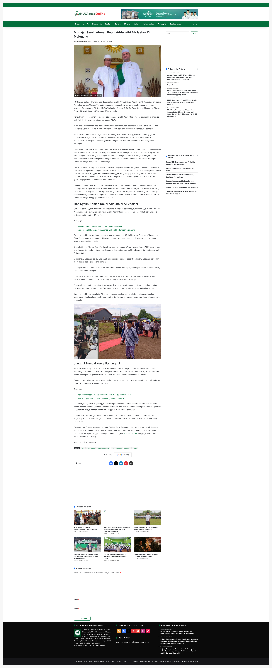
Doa (83, 448)
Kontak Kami (194, 661)
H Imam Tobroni (130, 433)
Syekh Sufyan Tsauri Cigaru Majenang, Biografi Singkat (101, 398)
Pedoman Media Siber (172, 661)
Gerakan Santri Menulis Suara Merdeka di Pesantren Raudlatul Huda (115, 556)
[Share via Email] (131, 463)
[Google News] (123, 455)
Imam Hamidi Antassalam (83, 41)
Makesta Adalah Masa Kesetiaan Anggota (182, 187)
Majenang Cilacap (117, 448)
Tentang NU (162, 24)
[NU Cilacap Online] (90, 13)
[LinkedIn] (121, 463)
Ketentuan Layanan (158, 661)
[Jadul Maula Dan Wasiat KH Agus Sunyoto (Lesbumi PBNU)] (147, 544)
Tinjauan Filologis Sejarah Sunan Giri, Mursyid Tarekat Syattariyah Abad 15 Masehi (86, 556)
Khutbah (108, 24)
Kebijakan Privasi (145, 661)
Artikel (136, 24)
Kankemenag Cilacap (103, 448)
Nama (76, 599)
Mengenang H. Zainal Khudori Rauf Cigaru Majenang (100, 226)
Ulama (135, 448)
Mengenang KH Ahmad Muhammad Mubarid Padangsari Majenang (106, 230)
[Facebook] (111, 463)
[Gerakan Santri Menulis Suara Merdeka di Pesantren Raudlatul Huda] (117, 544)
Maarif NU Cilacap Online (124, 642)
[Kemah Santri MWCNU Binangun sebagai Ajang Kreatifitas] (147, 517)
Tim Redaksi (185, 661)
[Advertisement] (117, 485)
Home (77, 24)
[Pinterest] (126, 463)
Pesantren (128, 448)
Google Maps (100, 645)
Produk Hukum (175, 24)
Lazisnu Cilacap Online (141, 642)
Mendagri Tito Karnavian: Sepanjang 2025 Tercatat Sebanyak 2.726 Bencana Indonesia (117, 529)
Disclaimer (135, 661)
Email (76, 608)
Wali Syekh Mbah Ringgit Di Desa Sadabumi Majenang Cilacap (104, 395)
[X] (116, 463)
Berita (117, 24)
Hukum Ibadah (148, 24)
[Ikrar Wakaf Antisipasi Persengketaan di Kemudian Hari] (87, 517)
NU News (127, 24)
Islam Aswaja (97, 24)
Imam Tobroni (91, 448)
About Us (86, 24)
